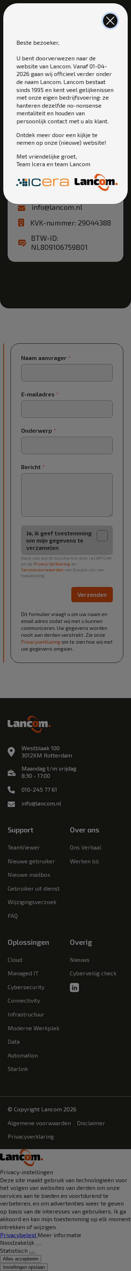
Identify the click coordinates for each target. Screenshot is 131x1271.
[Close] (110, 20)
